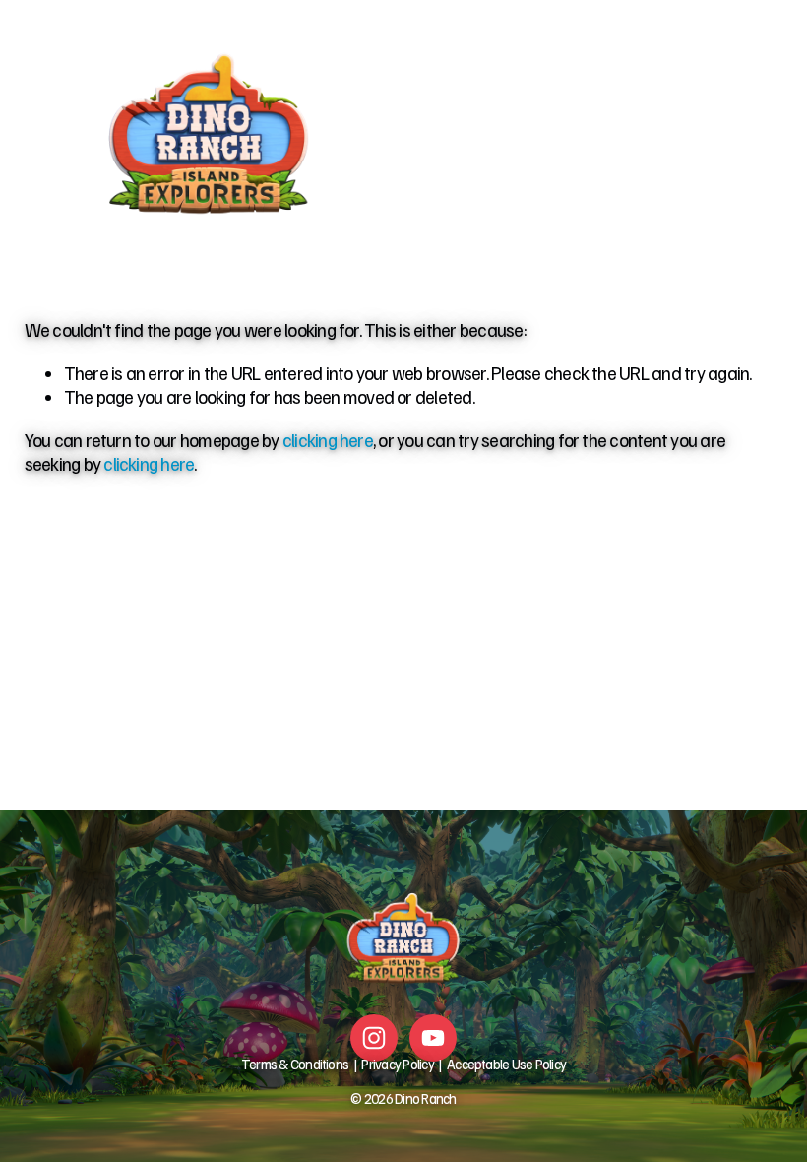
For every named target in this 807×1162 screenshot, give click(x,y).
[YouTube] (433, 1038)
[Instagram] (374, 1038)
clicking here (327, 439)
